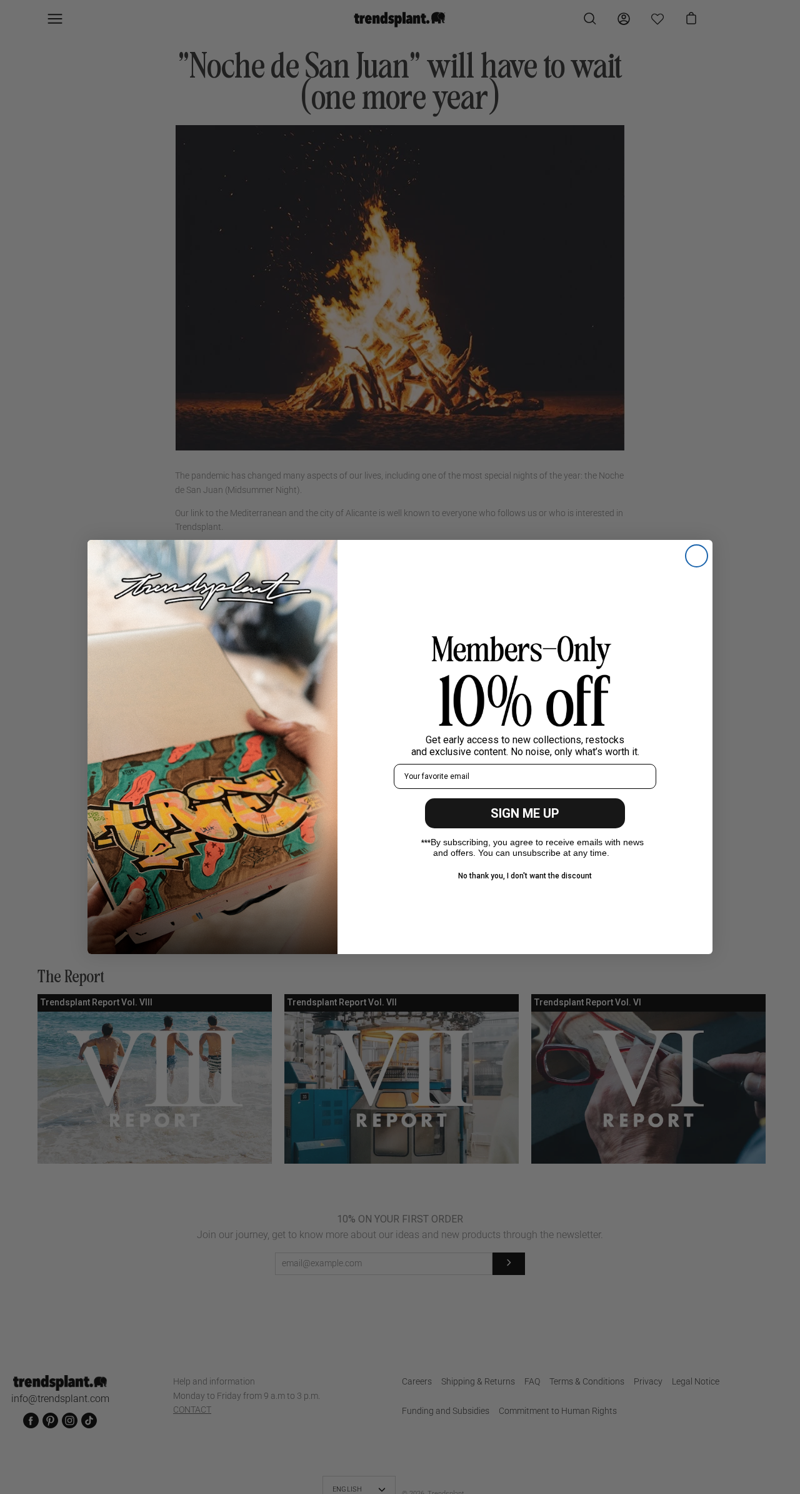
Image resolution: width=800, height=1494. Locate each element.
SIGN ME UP (525, 813)
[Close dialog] (697, 556)
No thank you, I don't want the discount (525, 876)
